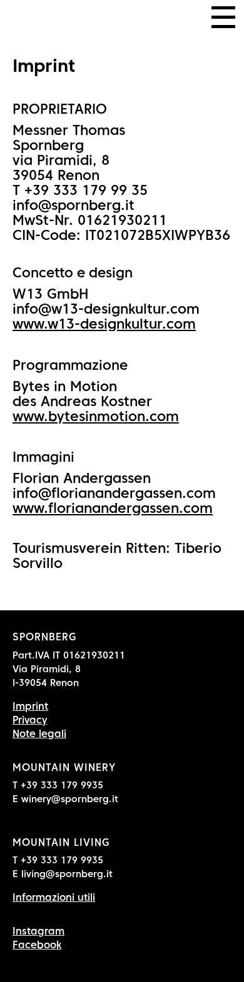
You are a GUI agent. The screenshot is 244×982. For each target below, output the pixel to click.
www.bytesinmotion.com (96, 416)
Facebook (37, 945)
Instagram (38, 931)
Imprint (30, 706)
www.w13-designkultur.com (104, 323)
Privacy (30, 720)
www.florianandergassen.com (113, 508)
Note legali (39, 734)
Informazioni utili (54, 897)
